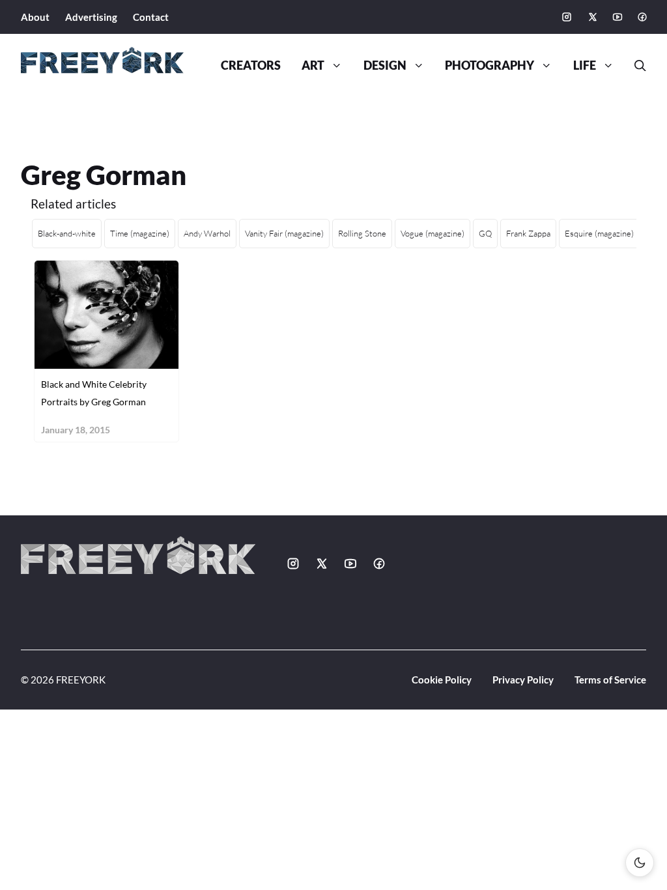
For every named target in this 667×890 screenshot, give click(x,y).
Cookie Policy (442, 679)
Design (384, 65)
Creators (251, 65)
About (35, 17)
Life (584, 65)
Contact (151, 17)
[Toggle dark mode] (639, 862)
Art (313, 65)
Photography (489, 65)
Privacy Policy (523, 679)
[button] (635, 65)
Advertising (91, 17)
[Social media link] (566, 17)
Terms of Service (610, 679)
